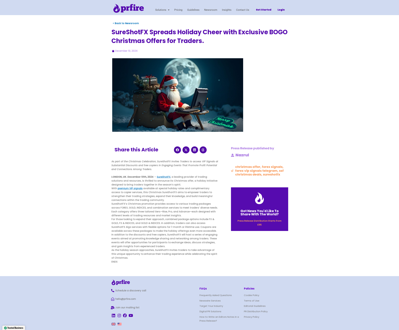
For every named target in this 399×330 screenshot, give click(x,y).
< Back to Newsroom (126, 23)
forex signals (272, 167)
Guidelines (193, 9)
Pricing (178, 9)
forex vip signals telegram (256, 171)
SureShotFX (164, 176)
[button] (177, 149)
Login (281, 9)
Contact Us (242, 9)
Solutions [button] (160, 9)
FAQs (203, 288)
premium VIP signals (130, 188)
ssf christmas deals (259, 173)
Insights (226, 9)
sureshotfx (271, 174)
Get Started (263, 9)
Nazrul (242, 155)
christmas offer (247, 167)
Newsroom (210, 9)
